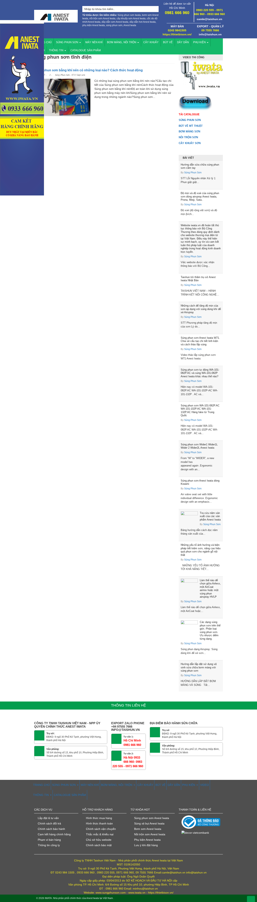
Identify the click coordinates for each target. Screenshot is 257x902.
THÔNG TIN (56, 50)
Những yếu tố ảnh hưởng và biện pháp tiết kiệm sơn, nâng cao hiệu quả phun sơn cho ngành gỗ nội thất (200, 549)
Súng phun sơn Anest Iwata (151, 818)
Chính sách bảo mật (99, 845)
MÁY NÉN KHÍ (94, 42)
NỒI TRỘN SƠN (188, 137)
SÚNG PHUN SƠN (67, 42)
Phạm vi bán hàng (49, 839)
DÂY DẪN (183, 42)
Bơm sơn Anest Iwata (147, 828)
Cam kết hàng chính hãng (54, 834)
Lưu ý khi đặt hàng (146, 845)
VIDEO (204, 784)
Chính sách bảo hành (51, 828)
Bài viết (188, 157)
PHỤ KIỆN (199, 42)
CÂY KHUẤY (151, 42)
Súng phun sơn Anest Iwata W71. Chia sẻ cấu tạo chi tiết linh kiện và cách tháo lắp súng (200, 341)
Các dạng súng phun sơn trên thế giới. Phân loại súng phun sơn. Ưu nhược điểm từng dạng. (210, 630)
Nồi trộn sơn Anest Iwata (149, 834)
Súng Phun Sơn (193, 172)
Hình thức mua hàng (99, 818)
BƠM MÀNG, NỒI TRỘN (122, 42)
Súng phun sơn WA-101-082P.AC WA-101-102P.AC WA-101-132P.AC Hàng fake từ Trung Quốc (200, 410)
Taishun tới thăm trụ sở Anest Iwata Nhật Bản (198, 279)
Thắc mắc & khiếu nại (99, 834)
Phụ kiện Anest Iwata (147, 839)
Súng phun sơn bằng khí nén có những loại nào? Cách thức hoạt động (88, 70)
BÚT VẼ (168, 42)
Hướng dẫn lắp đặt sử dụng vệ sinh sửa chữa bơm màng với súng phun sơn (199, 667)
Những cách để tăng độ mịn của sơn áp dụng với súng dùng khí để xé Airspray (201, 309)
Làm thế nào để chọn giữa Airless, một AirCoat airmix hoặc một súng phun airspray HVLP (210, 588)
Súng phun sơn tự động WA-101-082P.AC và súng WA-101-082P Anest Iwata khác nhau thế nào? (200, 373)
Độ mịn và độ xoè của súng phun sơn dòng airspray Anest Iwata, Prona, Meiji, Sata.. (200, 196)
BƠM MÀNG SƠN (189, 131)
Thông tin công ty (49, 845)
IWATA (48, 898)
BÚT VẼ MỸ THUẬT (191, 125)
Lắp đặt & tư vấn (48, 818)
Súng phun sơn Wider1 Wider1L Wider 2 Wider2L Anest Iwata (199, 446)
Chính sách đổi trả (49, 823)
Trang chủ (44, 42)
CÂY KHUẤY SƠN (190, 143)
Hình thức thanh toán (99, 823)
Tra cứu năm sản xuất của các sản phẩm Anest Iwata (210, 516)
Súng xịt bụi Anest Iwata (149, 823)
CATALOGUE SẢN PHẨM (85, 50)
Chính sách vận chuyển (101, 828)
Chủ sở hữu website (98, 839)
